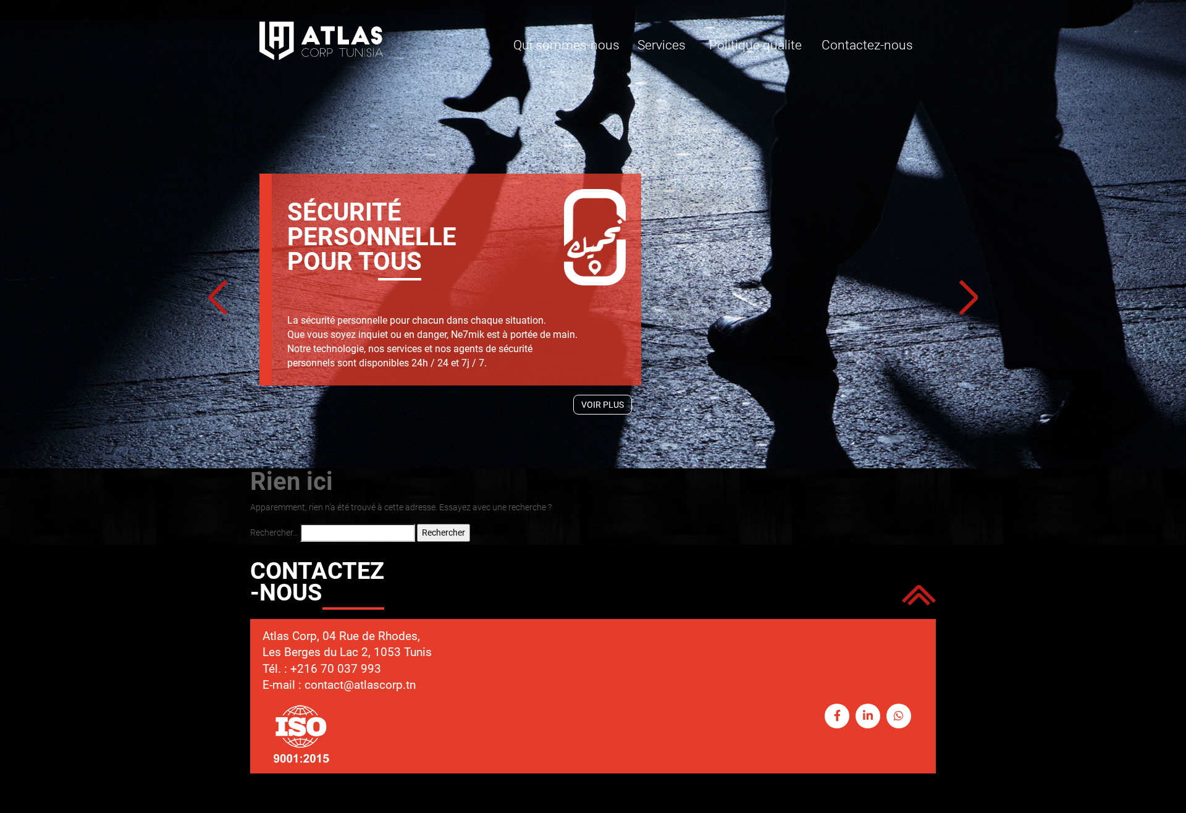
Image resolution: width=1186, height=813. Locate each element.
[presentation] (218, 298)
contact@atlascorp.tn (360, 685)
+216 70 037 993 (335, 669)
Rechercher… (274, 532)
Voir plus (602, 405)
